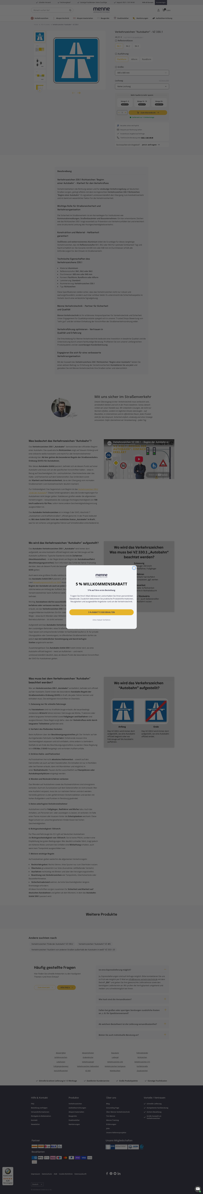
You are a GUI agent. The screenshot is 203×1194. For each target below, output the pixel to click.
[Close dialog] (134, 568)
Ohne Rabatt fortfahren (101, 620)
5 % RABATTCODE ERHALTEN (101, 612)
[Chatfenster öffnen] (198, 1189)
